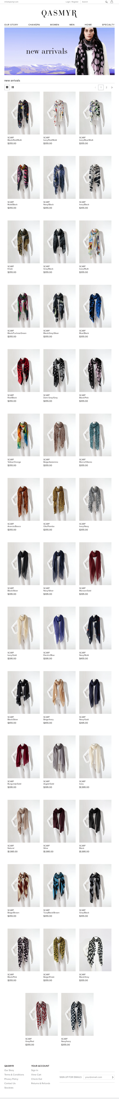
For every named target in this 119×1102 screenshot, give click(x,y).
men (72, 24)
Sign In (34, 1070)
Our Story (9, 1070)
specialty (108, 24)
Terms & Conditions (14, 1074)
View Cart (36, 1074)
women (54, 24)
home (88, 24)
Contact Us (10, 1083)
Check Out (36, 1079)
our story (11, 24)
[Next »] (112, 87)
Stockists (8, 1087)
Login (68, 2)
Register (75, 2)
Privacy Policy (11, 1079)
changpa (34, 24)
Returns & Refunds (40, 1083)
